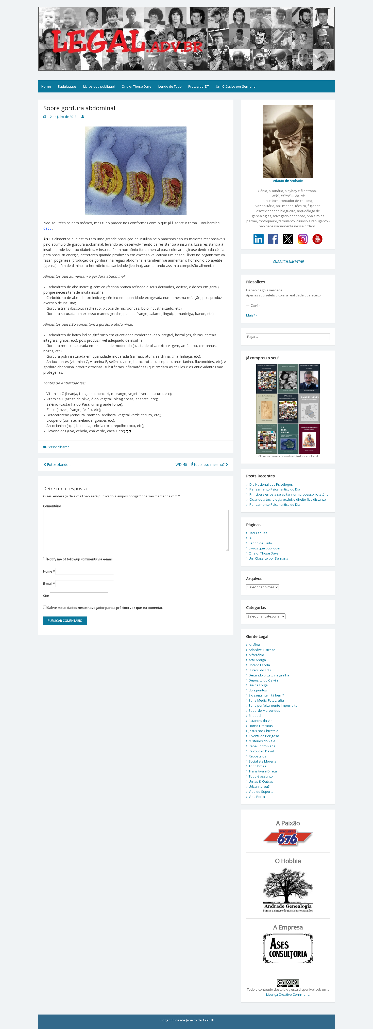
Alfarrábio (256, 655)
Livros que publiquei (99, 86)
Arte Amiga (257, 660)
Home (46, 86)
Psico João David (261, 751)
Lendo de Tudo (170, 86)
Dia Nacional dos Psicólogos (271, 484)
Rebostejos (257, 756)
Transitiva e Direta (263, 771)
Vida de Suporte (261, 791)
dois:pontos (258, 690)
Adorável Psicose (262, 649)
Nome (49, 571)
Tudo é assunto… (262, 776)
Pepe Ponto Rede (262, 746)
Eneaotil (255, 715)
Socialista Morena (262, 761)
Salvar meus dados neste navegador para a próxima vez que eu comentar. (105, 607)
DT (251, 538)
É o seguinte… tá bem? (266, 695)
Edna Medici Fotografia (266, 700)
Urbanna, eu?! (259, 786)
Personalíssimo (58, 447)
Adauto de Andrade (288, 180)
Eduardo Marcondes (264, 710)
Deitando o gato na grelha (269, 675)
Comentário (52, 506)
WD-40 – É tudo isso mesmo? (201, 464)
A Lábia (254, 644)
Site (46, 595)
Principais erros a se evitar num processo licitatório (289, 494)
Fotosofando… (58, 464)
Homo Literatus (261, 725)
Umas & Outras (261, 781)
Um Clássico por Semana (236, 86)
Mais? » (251, 315)
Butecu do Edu (260, 670)
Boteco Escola (259, 665)
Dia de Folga (258, 685)
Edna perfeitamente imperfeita (273, 705)
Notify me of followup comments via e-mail (79, 559)
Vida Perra (257, 796)
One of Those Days (136, 86)
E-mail (49, 583)
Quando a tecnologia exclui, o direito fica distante (287, 499)
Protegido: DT (198, 86)
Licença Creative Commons (287, 994)
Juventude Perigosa (264, 736)
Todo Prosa (257, 766)
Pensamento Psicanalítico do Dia (274, 489)
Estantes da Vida (262, 720)
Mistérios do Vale (262, 741)
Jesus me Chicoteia (263, 731)
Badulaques (67, 86)
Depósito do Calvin (263, 680)
